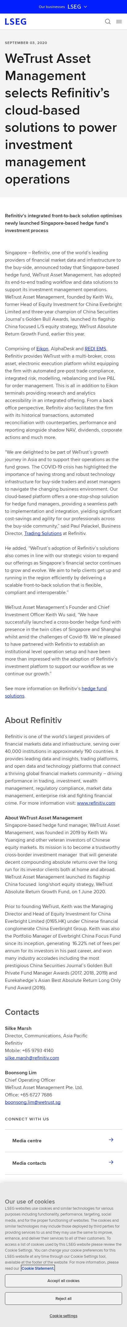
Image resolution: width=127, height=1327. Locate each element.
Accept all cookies (63, 1281)
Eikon (42, 348)
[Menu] (119, 21)
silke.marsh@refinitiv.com (32, 1057)
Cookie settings (63, 1316)
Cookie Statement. (38, 1268)
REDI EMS (95, 348)
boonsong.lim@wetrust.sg (32, 1102)
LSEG (74, 7)
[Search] (107, 21)
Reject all (63, 1298)
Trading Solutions (43, 533)
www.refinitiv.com (96, 802)
